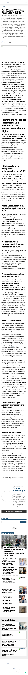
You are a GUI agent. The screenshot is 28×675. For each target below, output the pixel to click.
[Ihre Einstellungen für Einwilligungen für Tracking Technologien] (25, 672)
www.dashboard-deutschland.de (10, 457)
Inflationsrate (19, 477)
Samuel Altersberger (12, 42)
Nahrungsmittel (5, 478)
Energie (14, 477)
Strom (12, 346)
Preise (11, 478)
